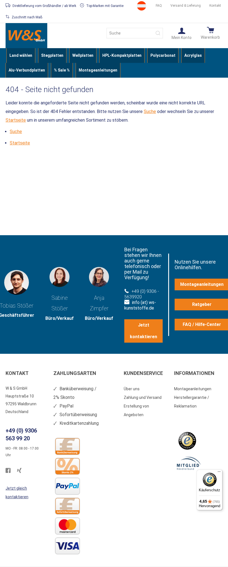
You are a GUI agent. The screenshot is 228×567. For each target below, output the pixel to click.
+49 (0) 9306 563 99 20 (21, 434)
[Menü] (219, 473)
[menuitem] (20, 55)
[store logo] (26, 35)
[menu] (114, 63)
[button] (181, 33)
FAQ (159, 6)
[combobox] (134, 33)
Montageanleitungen (192, 389)
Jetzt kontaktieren (143, 330)
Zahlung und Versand (143, 397)
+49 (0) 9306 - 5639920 (141, 294)
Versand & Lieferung (185, 6)
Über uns (132, 389)
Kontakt (215, 6)
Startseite (16, 120)
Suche (150, 111)
